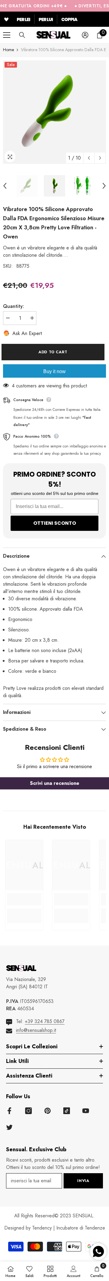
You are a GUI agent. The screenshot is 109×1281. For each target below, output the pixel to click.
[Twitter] (9, 1127)
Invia (83, 1181)
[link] (24, 899)
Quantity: (13, 306)
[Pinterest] (47, 1110)
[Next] (100, 158)
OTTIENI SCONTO (54, 523)
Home (8, 50)
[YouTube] (85, 1110)
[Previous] (89, 158)
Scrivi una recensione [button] (54, 783)
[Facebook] (9, 1110)
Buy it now (54, 371)
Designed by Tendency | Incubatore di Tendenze (54, 1227)
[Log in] (85, 35)
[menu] (6, 35)
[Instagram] (28, 1110)
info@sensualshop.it (36, 1030)
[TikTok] (66, 1110)
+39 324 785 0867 (44, 1021)
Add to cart (54, 352)
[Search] (22, 35)
